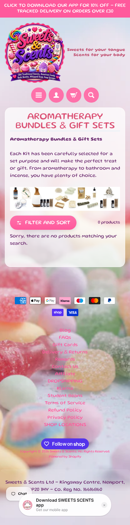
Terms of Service (65, 403)
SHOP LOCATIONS (65, 425)
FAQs (65, 338)
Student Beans (65, 396)
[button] (43, 223)
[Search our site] (91, 95)
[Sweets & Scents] (35, 52)
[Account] (56, 95)
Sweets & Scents (63, 451)
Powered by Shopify (65, 456)
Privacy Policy (65, 418)
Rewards (65, 360)
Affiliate (65, 374)
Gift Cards (65, 345)
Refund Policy (65, 410)
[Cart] (73, 95)
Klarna (65, 389)
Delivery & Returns (65, 352)
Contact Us (65, 367)
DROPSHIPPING (65, 381)
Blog (65, 331)
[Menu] (38, 95)
